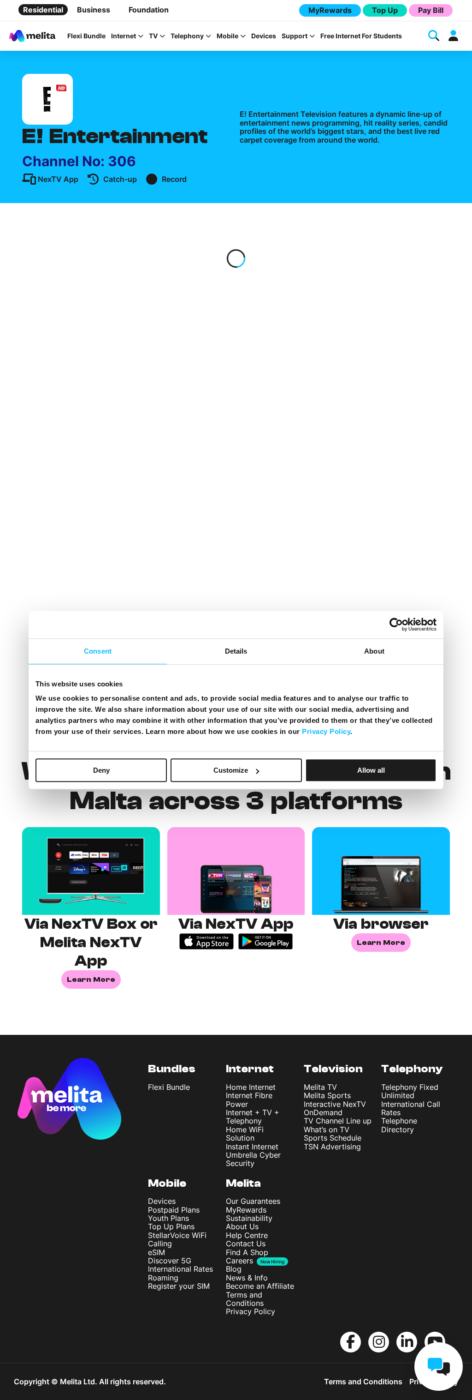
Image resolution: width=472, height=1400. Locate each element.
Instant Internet (252, 1146)
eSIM (156, 1252)
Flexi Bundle (86, 36)
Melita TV (320, 1087)
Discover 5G (169, 1260)
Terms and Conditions (245, 1299)
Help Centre (247, 1235)
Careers (239, 1260)
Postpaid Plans (174, 1209)
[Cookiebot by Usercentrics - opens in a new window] (396, 624)
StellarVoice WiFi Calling (177, 1239)
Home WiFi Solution (245, 1133)
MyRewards (330, 10)
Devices (263, 36)
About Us (242, 1226)
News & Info (247, 1277)
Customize (230, 770)
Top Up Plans (171, 1226)
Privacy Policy (250, 1311)
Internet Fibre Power (249, 1099)
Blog (234, 1269)
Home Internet (251, 1087)
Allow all (371, 770)
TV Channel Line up (338, 1120)
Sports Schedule (332, 1137)
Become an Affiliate (260, 1286)
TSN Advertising (332, 1146)
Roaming (163, 1277)
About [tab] (374, 651)
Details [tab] (236, 651)
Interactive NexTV (335, 1104)
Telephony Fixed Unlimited (409, 1091)
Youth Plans (168, 1218)
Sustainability (249, 1218)
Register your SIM (179, 1286)
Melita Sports (327, 1095)
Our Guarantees (253, 1201)
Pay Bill (430, 10)
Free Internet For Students (361, 36)
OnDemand (323, 1112)
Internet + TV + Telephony (252, 1116)
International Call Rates (410, 1108)
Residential (43, 9)
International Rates (180, 1269)
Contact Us (246, 1243)
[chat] (438, 1366)
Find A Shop (247, 1252)
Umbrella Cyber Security (253, 1159)
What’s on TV (326, 1129)
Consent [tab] (98, 651)
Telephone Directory (399, 1125)
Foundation (149, 9)
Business (93, 9)
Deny (101, 770)
